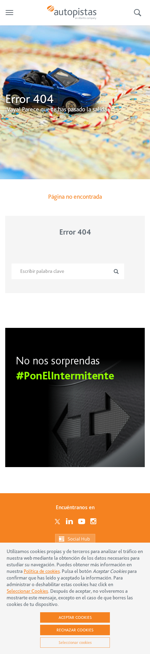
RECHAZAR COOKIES (75, 630)
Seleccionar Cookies (27, 591)
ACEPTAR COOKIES (75, 617)
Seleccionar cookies (75, 642)
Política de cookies (42, 571)
